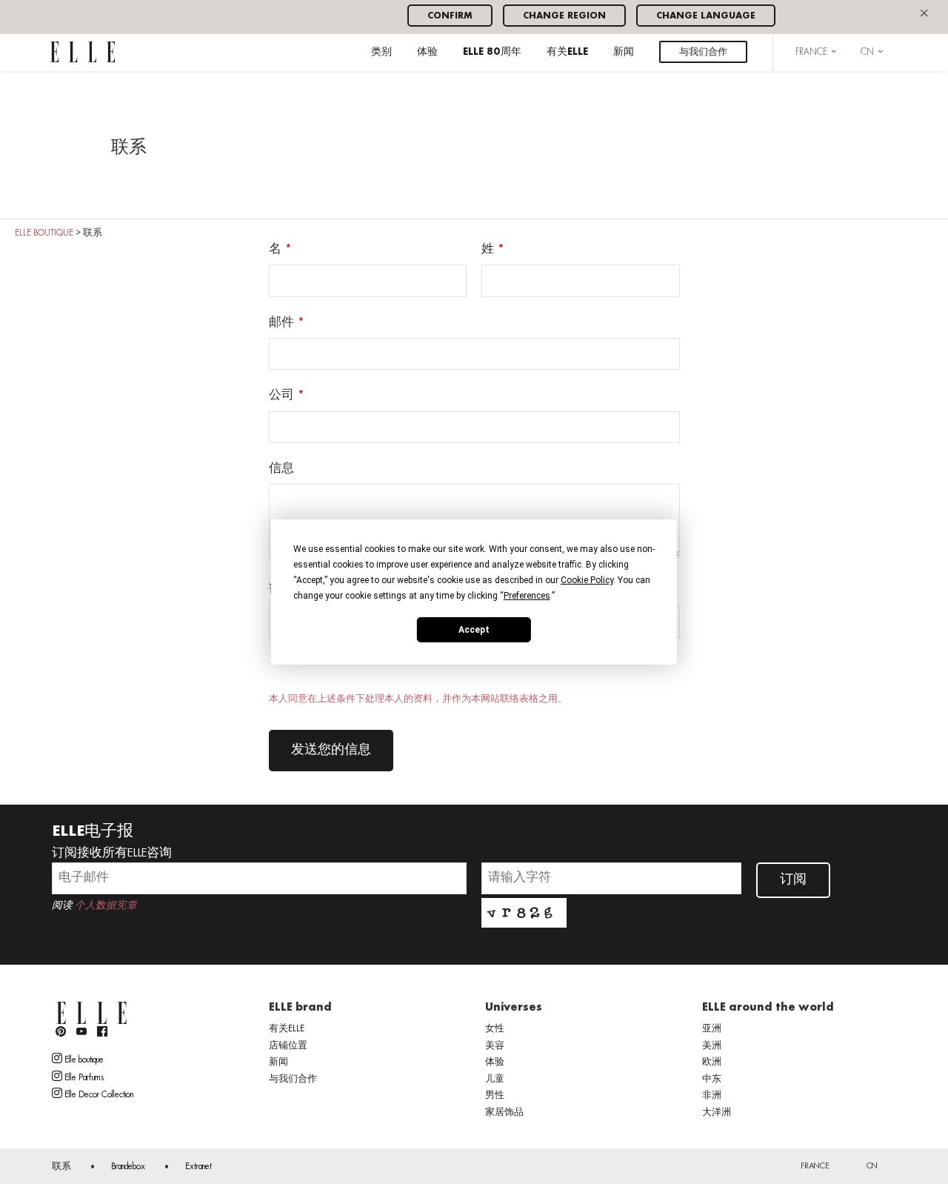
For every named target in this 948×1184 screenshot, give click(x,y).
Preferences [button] (527, 596)
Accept (474, 629)
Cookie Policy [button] (587, 580)
